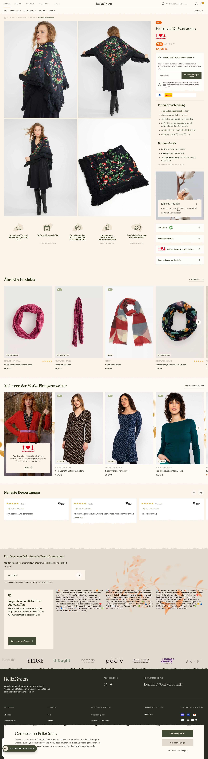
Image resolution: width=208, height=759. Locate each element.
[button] (198, 322)
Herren (18, 4)
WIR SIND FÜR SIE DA (136, 243)
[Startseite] (104, 3)
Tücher (32, 18)
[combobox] (178, 4)
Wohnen (30, 4)
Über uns (197, 10)
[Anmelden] (196, 3)
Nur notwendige (177, 742)
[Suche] (177, 3)
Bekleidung (14, 10)
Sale (51, 10)
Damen (7, 4)
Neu (5, 10)
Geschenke (44, 4)
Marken (42, 10)
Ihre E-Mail (13, 576)
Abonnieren (79, 575)
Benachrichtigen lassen (191, 75)
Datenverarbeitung (44, 582)
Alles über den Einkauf (48, 243)
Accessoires (29, 10)
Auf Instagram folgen (20, 641)
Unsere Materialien (107, 243)
